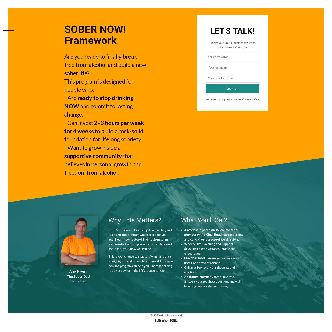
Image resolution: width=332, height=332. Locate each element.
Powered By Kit (166, 320)
